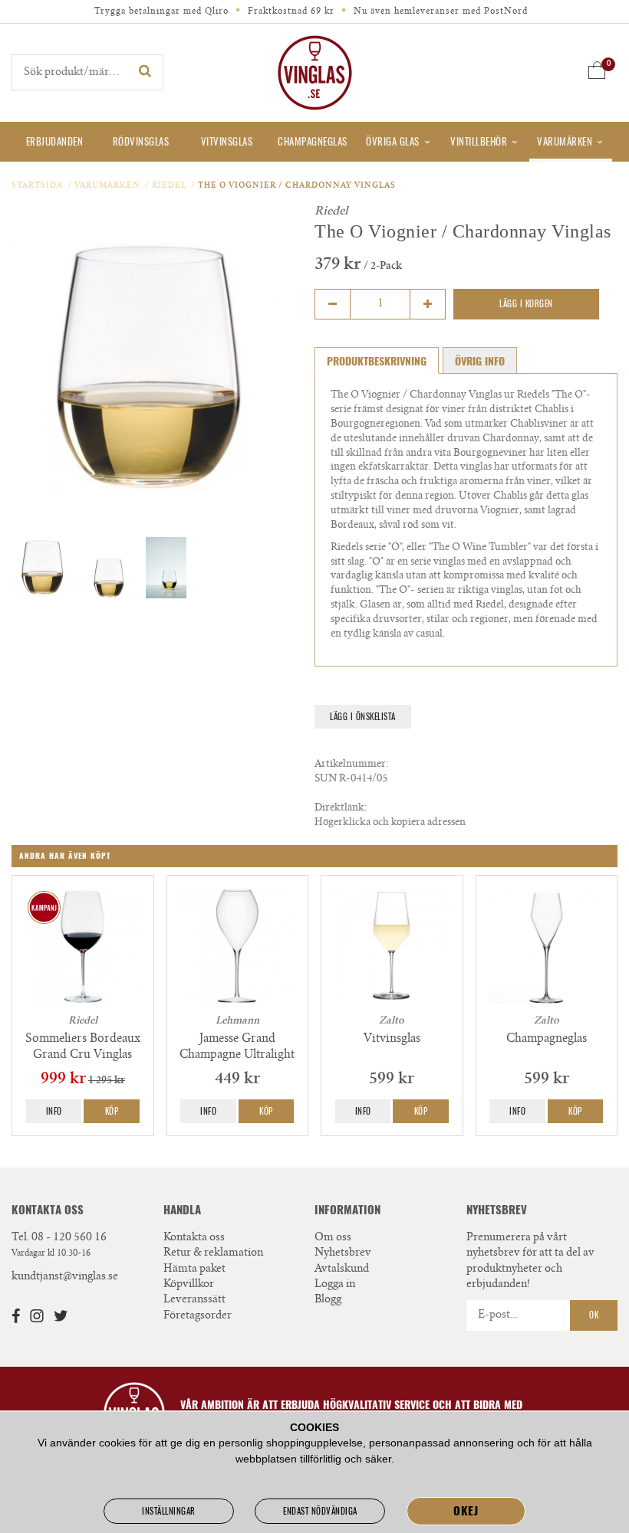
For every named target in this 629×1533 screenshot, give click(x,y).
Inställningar (169, 1511)
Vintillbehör (478, 141)
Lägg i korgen (526, 304)
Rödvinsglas (141, 141)
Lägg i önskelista (363, 716)
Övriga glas (393, 141)
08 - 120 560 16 (69, 1238)
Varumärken (564, 141)
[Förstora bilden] (148, 368)
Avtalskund (341, 1269)
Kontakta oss (194, 1238)
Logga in (334, 1284)
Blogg (327, 1300)
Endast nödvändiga (320, 1511)
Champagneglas (312, 141)
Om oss (332, 1238)
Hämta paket (194, 1269)
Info (54, 1111)
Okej (465, 1510)
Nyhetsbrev (342, 1253)
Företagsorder (197, 1316)
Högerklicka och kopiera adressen (390, 823)
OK (593, 1315)
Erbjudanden (55, 141)
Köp (112, 1111)
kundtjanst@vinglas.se (65, 1277)
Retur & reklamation (213, 1253)
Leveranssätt (194, 1300)
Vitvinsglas (227, 141)
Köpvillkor (188, 1284)
